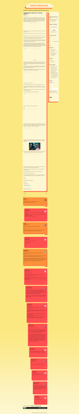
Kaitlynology (39, 5)
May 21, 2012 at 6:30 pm (28, 288)
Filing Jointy (52, 53)
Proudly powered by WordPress (35, 412)
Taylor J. (52, 68)
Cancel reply (38, 405)
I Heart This (26, 183)
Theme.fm (46, 412)
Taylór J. (25, 223)
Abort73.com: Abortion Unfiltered (53, 92)
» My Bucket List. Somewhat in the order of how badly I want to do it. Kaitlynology (54, 74)
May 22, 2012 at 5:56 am (32, 349)
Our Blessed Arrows (53, 49)
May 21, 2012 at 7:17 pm (31, 326)
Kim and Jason (53, 55)
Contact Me (29, 1)
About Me (24, 1)
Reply (45, 205)
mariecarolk (26, 250)
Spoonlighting (52, 50)
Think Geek (52, 60)
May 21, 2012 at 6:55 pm (29, 305)
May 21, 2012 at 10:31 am (27, 239)
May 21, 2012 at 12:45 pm (26, 251)
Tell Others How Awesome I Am (37, 1)
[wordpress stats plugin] (50, 97)
